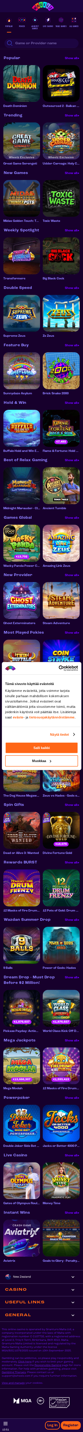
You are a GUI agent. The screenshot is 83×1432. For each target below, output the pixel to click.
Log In (52, 1425)
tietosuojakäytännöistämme (52, 717)
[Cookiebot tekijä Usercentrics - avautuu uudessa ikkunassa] (59, 668)
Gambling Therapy (14, 1372)
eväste (18, 717)
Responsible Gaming (48, 1365)
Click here (25, 1361)
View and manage (13, 1383)
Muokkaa (39, 761)
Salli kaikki (41, 748)
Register (70, 1425)
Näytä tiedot (59, 734)
